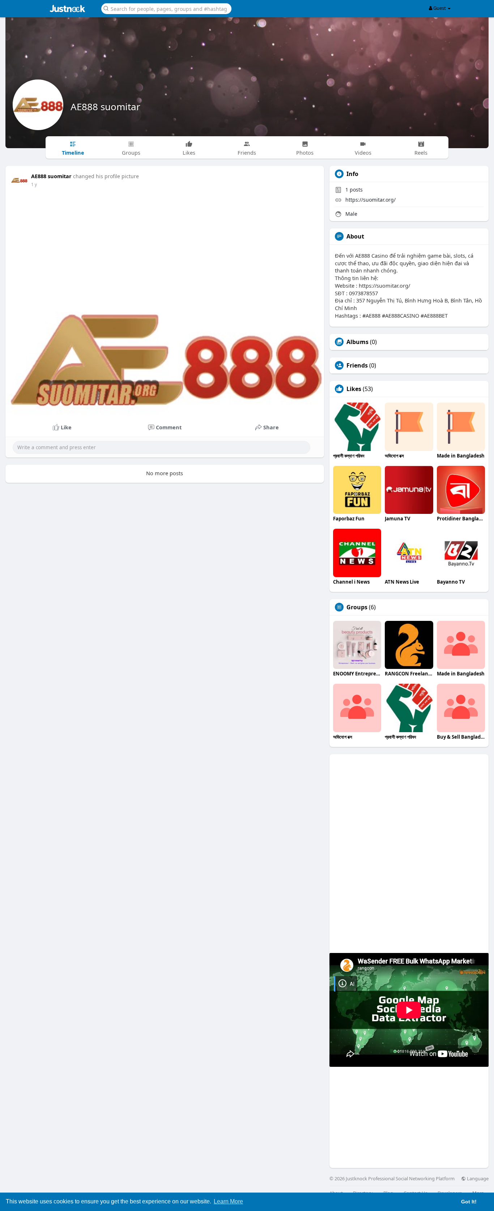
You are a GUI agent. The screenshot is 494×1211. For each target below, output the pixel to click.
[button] (166, 8)
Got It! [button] (469, 1201)
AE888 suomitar (105, 106)
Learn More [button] (228, 1201)
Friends (357, 365)
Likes (353, 389)
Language (477, 1178)
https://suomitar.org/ (370, 199)
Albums (357, 342)
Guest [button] (439, 8)
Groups (356, 607)
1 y (34, 184)
